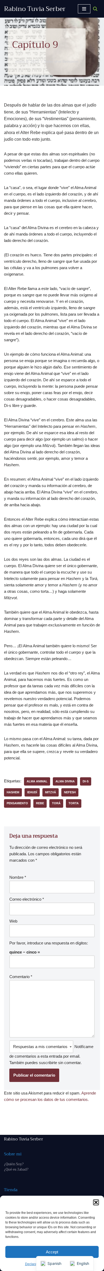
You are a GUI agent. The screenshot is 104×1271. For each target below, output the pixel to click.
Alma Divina (65, 781)
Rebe (40, 803)
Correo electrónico (26, 899)
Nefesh (70, 792)
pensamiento (17, 803)
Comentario (20, 976)
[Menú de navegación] (84, 8)
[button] (96, 1202)
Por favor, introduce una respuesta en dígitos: (48, 943)
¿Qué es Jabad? (16, 1169)
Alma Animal (37, 781)
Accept (52, 1252)
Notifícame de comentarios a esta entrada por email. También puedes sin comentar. (51, 1054)
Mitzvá (50, 792)
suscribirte (48, 1062)
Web (13, 921)
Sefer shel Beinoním (61, 62)
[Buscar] (95, 9)
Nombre (17, 877)
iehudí (32, 792)
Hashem (13, 792)
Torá (56, 803)
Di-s (86, 781)
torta (74, 803)
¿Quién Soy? (13, 1164)
